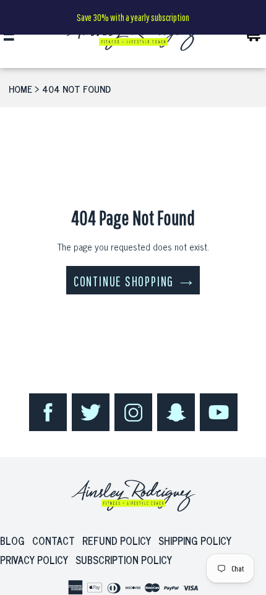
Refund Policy (116, 541)
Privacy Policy (34, 560)
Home (20, 88)
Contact (53, 541)
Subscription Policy (123, 560)
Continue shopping (124, 281)
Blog (12, 541)
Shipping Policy (194, 541)
